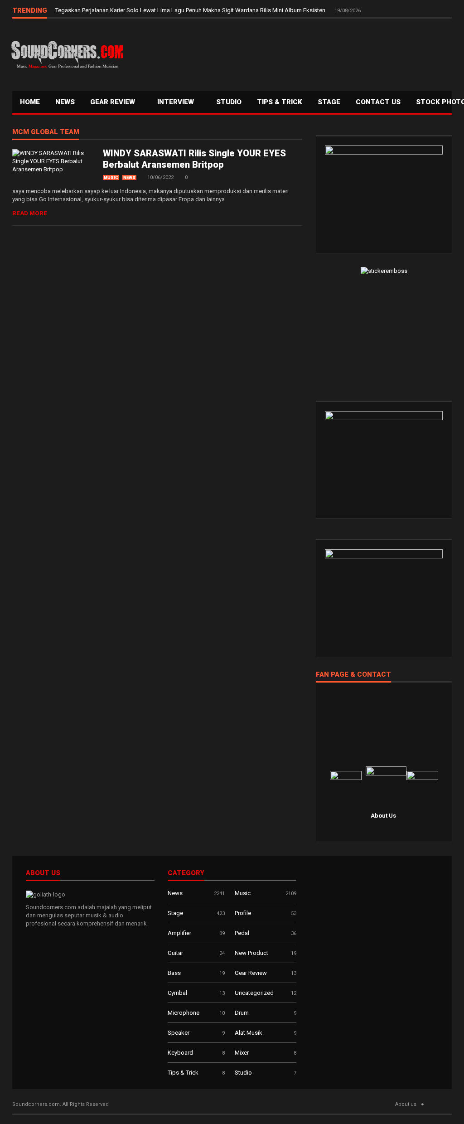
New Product (251, 953)
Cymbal (177, 993)
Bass (174, 973)
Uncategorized (254, 993)
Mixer (242, 1053)
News (65, 102)
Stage (175, 913)
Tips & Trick (279, 102)
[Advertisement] (289, 52)
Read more (29, 213)
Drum (242, 1013)
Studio (229, 102)
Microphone (183, 1013)
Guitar (175, 953)
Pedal (242, 933)
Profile (243, 913)
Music (111, 177)
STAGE (329, 102)
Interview (176, 102)
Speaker (178, 1033)
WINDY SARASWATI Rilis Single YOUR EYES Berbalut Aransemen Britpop (194, 159)
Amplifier (179, 933)
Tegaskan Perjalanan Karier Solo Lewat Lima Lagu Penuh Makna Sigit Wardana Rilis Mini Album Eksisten (191, 10)
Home (30, 102)
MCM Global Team (45, 132)
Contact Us (378, 102)
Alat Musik (248, 1033)
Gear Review (113, 102)
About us (405, 1104)
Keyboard (180, 1053)
